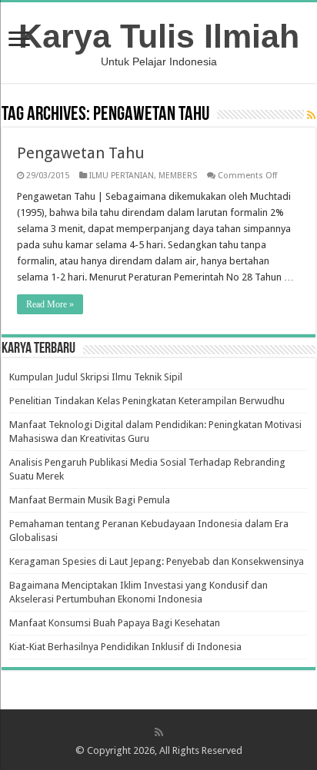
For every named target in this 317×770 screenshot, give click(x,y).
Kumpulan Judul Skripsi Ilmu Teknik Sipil (95, 377)
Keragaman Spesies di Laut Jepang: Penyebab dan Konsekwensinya (156, 561)
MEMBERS (177, 176)
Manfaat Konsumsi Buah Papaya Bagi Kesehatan (114, 623)
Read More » (50, 304)
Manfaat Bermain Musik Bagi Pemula (89, 500)
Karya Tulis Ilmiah (158, 36)
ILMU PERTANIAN (121, 176)
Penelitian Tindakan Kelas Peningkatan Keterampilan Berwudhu (147, 401)
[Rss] (159, 732)
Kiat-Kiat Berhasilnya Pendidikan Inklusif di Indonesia (125, 646)
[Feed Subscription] (311, 115)
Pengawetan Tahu (81, 153)
